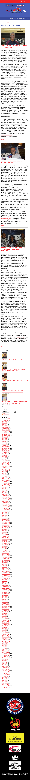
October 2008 (5, 687)
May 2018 (4, 532)
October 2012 (5, 623)
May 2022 (4, 474)
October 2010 (5, 656)
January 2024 (5, 446)
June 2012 (4, 628)
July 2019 (4, 512)
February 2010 (5, 667)
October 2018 (5, 525)
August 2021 (5, 487)
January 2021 (5, 497)
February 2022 (5, 479)
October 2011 (5, 639)
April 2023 (4, 459)
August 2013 (5, 611)
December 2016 (6, 555)
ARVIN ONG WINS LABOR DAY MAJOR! (12, 359)
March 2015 (5, 585)
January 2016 (5, 571)
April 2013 (4, 617)
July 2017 (4, 546)
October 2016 (5, 558)
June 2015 (4, 581)
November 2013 (6, 607)
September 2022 (6, 469)
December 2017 (6, 539)
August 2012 (5, 625)
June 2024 (4, 439)
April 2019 (4, 516)
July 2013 (4, 613)
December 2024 (6, 431)
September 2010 (6, 658)
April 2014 (4, 600)
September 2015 (6, 576)
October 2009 (5, 673)
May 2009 (4, 680)
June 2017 (4, 547)
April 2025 (4, 425)
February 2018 (5, 536)
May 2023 (4, 458)
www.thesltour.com (6, 135)
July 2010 (4, 660)
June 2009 (4, 679)
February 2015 (5, 586)
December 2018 (6, 522)
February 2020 (5, 502)
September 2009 (6, 674)
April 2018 (4, 533)
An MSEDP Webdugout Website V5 (13, 777)
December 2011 (6, 637)
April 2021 (4, 492)
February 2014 (5, 603)
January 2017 (5, 554)
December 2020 (6, 498)
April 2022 (4, 476)
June (10, 22)
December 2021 (6, 481)
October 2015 (5, 575)
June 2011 (4, 645)
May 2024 (4, 441)
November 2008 (6, 686)
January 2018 (5, 537)
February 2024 (5, 445)
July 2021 (4, 488)
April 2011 (4, 648)
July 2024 (4, 438)
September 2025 (6, 418)
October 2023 (5, 451)
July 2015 (4, 579)
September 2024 (6, 435)
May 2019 (4, 515)
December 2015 (6, 572)
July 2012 (4, 627)
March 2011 (5, 649)
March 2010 (5, 666)
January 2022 (5, 480)
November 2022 (6, 466)
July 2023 (4, 455)
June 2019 (4, 513)
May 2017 (4, 548)
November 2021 (6, 483)
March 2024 (5, 444)
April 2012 (4, 631)
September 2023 (6, 452)
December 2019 (6, 505)
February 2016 (5, 569)
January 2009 (5, 684)
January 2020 (5, 504)
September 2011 (6, 641)
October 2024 (5, 434)
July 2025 (4, 421)
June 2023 (4, 456)
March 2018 (5, 534)
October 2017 (5, 541)
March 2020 (5, 501)
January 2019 (5, 520)
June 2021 (4, 490)
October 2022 (5, 467)
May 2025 (4, 424)
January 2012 (5, 635)
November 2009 (6, 672)
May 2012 (4, 630)
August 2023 (5, 453)
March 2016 (5, 568)
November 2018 (6, 523)
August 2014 (5, 595)
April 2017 (4, 550)
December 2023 (6, 448)
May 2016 (4, 565)
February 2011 (5, 651)
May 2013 (4, 616)
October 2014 (5, 592)
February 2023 (5, 462)
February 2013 (5, 620)
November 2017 (6, 540)
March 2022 (5, 477)
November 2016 (6, 557)
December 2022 (6, 465)
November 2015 (6, 574)
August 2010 (5, 659)
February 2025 (5, 428)
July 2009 (4, 677)
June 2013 (4, 614)
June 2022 (4, 473)
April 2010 (4, 665)
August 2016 (5, 561)
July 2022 (4, 472)
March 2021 (5, 494)
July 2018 (4, 529)
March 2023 (5, 460)
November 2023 (6, 449)
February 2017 (5, 553)
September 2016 (6, 560)
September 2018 (6, 526)
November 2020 (6, 499)
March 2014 (5, 602)
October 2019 (5, 508)
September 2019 (6, 509)
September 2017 (6, 543)
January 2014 (5, 604)
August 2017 (5, 544)
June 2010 (4, 662)
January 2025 (5, 430)
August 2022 (5, 470)
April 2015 (4, 583)
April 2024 (4, 442)
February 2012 (5, 634)
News (5, 22)
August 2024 (5, 437)
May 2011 (4, 646)
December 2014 (6, 589)
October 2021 (5, 484)
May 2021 (4, 491)
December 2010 (6, 653)
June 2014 (4, 597)
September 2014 (6, 593)
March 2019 (5, 518)
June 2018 (4, 530)
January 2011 (5, 652)
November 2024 (6, 432)
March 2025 (5, 427)
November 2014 (6, 590)
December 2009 (6, 670)
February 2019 (5, 519)
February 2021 (5, 495)
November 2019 (6, 506)
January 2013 (5, 621)
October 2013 (5, 609)
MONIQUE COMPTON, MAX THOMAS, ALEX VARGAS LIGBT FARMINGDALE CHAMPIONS (14, 249)
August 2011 (5, 642)
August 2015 (5, 578)
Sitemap (21, 777)
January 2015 (5, 588)
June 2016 (4, 564)
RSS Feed (6, 414)
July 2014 (4, 596)
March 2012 (5, 632)
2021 (8, 22)
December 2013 (6, 606)
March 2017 (5, 551)
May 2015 (4, 582)
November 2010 (6, 655)
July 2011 (4, 644)
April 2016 (4, 567)
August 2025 (5, 420)
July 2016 (4, 562)
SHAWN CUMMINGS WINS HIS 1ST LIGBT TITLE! (15, 380)
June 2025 (4, 423)
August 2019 (5, 511)
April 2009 (4, 681)
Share (2, 139)
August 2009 (5, 676)
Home (2, 22)
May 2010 (4, 663)
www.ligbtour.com (6, 218)
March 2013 (5, 618)
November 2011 (6, 638)
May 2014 (4, 599)
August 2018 (5, 527)
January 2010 (5, 669)
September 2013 (6, 610)
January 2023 (5, 463)
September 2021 (6, 486)
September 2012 (6, 624)
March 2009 (5, 683)
